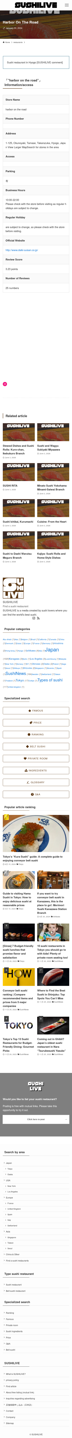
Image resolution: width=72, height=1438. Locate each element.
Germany (48, 643)
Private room (12, 1325)
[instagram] (33, 618)
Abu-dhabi (9, 639)
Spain (10, 1214)
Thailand (10, 680)
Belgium (26, 639)
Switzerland (48, 674)
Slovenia (52, 668)
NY (29, 664)
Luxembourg (52, 659)
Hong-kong (11, 650)
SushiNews (18, 673)
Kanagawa (16, 658)
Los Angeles (37, 658)
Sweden (37, 674)
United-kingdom (16, 687)
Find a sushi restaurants (17, 1260)
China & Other (12, 1254)
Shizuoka (29, 667)
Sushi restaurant (13, 1284)
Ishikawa (32, 650)
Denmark (10, 643)
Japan (9, 1162)
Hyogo (22, 650)
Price (8, 1337)
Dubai (20, 643)
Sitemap (10, 1423)
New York (11, 664)
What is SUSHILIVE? (16, 1373)
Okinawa (38, 663)
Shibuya (18, 668)
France (38, 643)
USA (8, 1180)
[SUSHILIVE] (36, 5)
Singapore (41, 668)
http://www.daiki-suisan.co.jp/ (22, 250)
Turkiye (32, 680)
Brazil (35, 639)
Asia (18, 639)
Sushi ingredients (14, 1331)
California (44, 639)
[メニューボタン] (67, 5)
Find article (11, 1386)
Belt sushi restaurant (15, 1290)
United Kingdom (14, 1209)
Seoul (9, 668)
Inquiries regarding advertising (20, 1398)
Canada (54, 639)
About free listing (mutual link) (20, 1392)
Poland (57, 664)
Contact (9, 1410)
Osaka (48, 663)
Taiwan (10, 1242)
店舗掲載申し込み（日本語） (19, 1404)
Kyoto (26, 659)
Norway (21, 664)
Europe (29, 643)
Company (10, 1417)
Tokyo (22, 680)
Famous (10, 1319)
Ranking (10, 1312)
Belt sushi (10, 1349)
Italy (42, 650)
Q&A (8, 1343)
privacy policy (12, 1379)
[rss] (38, 618)
